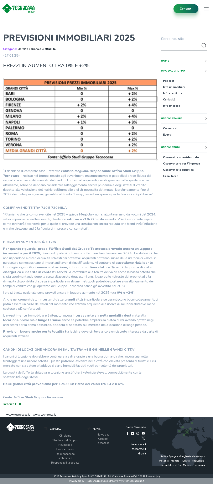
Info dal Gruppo (173, 70)
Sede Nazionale (136, 427)
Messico (198, 456)
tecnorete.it (139, 449)
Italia (163, 456)
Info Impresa (171, 106)
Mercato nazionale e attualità (36, 49)
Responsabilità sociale (65, 463)
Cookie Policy (109, 481)
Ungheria (185, 456)
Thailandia (198, 460)
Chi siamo (65, 436)
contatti (186, 9)
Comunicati (170, 128)
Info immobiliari (174, 87)
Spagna (173, 456)
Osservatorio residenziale (181, 157)
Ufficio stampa (171, 118)
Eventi (167, 135)
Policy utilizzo (93, 481)
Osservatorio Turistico (178, 170)
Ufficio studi (170, 147)
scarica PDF (12, 404)
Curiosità (169, 100)
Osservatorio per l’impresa (181, 164)
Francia (175, 460)
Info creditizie (172, 93)
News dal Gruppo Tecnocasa (102, 439)
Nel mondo (65, 445)
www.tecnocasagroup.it (131, 481)
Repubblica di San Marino (176, 465)
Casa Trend (170, 176)
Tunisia (186, 460)
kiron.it (142, 454)
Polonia (164, 460)
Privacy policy (76, 481)
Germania (199, 465)
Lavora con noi (65, 449)
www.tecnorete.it (44, 415)
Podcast (168, 81)
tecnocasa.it (138, 444)
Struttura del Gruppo (65, 440)
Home (165, 60)
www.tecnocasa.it (18, 415)
